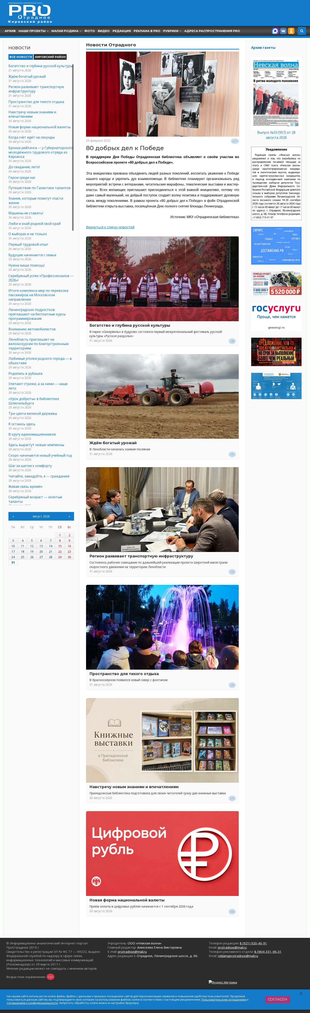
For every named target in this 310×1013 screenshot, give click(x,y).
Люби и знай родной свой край (34, 223)
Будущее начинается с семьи (32, 255)
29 (60, 557)
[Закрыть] (301, 993)
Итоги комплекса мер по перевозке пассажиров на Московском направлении (38, 295)
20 (41, 551)
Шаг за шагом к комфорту (30, 465)
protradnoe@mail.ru (132, 951)
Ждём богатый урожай (113, 443)
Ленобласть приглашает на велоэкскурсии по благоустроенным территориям (38, 344)
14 (50, 546)
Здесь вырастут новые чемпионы (36, 445)
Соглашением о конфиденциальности (32, 1003)
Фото (89, 31)
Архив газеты (263, 47)
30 (69, 557)
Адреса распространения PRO (212, 31)
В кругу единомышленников (32, 434)
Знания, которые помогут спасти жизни (35, 200)
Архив (10, 31)
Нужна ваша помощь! (26, 265)
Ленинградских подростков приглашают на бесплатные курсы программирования (37, 314)
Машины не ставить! (25, 213)
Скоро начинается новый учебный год (40, 455)
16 (69, 546)
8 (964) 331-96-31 (268, 951)
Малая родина (64, 31)
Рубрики (170, 31)
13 (41, 546)
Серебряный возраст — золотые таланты (35, 499)
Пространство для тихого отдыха (124, 674)
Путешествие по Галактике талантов (39, 187)
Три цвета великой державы (32, 413)
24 (13, 557)
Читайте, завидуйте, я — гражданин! (38, 476)
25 (22, 557)
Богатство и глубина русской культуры (129, 325)
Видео (104, 31)
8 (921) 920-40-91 (253, 943)
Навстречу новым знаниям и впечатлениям (134, 787)
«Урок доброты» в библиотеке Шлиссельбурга (33, 400)
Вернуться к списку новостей (110, 227)
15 (60, 546)
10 (13, 546)
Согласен (277, 999)
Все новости (20, 57)
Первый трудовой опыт (28, 244)
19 (32, 551)
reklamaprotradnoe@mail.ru (238, 956)
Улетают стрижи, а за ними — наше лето (38, 386)
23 (69, 551)
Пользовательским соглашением (223, 999)
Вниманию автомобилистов (32, 329)
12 (32, 546)
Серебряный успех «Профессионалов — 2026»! (41, 278)
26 (32, 557)
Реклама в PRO (147, 31)
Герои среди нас (21, 177)
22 (60, 551)
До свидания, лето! (24, 167)
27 (41, 557)
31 (13, 562)
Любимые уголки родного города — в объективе (40, 360)
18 (22, 551)
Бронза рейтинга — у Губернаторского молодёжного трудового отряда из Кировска (40, 152)
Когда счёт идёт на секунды (31, 137)
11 (22, 546)
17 (13, 551)
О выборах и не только (27, 234)
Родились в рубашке (25, 373)
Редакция (122, 31)
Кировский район (50, 57)
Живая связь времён (25, 486)
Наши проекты (32, 31)
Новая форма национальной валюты (126, 900)
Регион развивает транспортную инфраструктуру (141, 556)
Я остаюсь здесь (21, 424)
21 (50, 551)
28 (50, 557)
